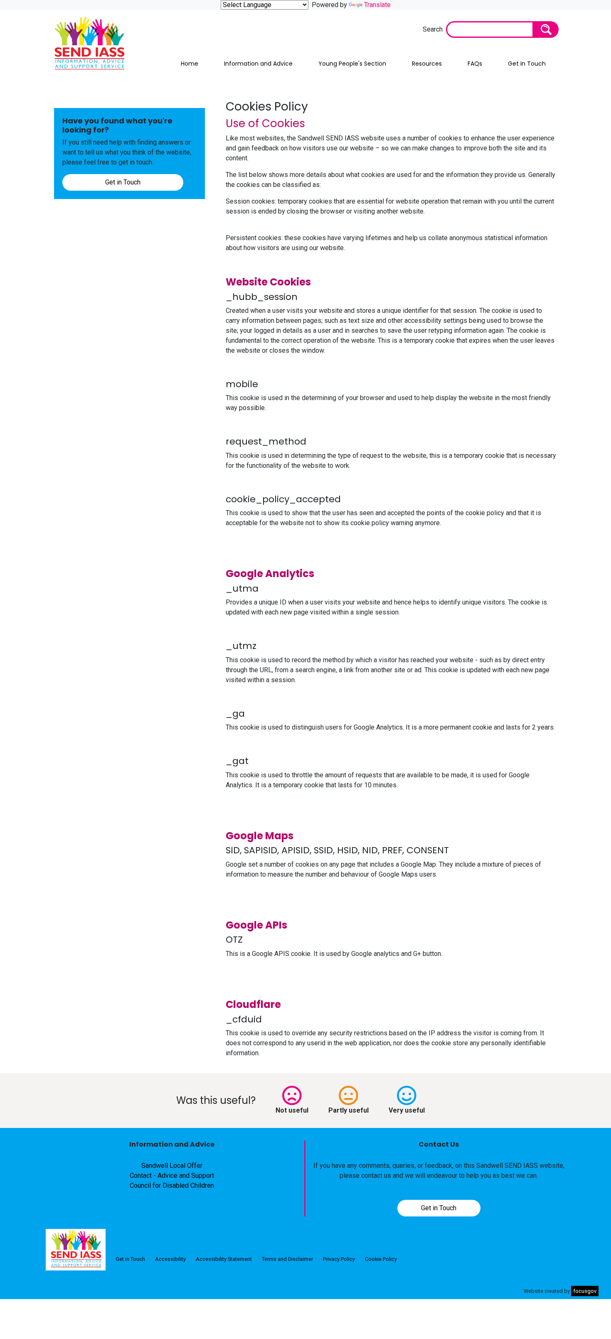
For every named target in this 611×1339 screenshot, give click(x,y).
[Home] (76, 1249)
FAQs (475, 63)
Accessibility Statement (224, 1259)
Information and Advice (258, 63)
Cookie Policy (381, 1259)
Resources (427, 63)
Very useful (407, 1110)
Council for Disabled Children (172, 1185)
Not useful (292, 1110)
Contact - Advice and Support (172, 1175)
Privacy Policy (339, 1259)
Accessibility (170, 1259)
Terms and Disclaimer (287, 1259)
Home (189, 63)
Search (433, 29)
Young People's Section (352, 63)
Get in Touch (527, 63)
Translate (377, 5)
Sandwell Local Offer (171, 1165)
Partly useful (348, 1110)
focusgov (584, 1291)
